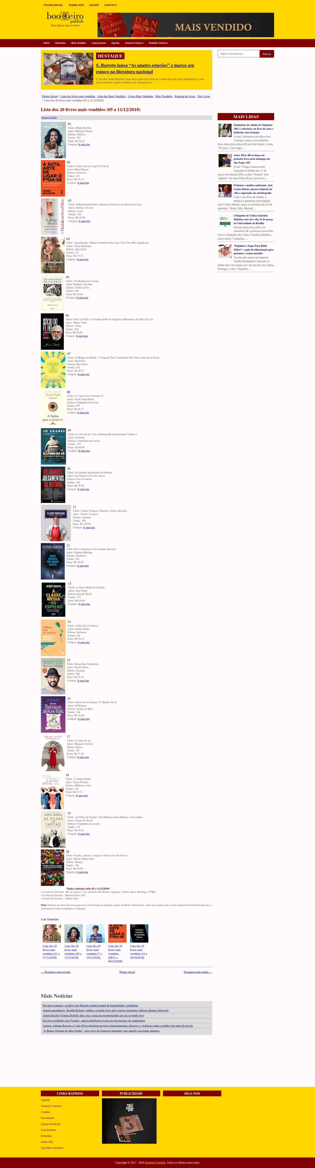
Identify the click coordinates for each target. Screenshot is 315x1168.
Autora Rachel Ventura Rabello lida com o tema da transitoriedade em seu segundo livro (93, 1015)
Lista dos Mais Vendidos (111, 96)
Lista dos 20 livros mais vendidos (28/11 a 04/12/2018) (115, 954)
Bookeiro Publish (155, 1162)
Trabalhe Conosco (158, 43)
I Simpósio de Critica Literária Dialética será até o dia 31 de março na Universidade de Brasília (253, 219)
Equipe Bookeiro (51, 1124)
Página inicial (127, 972)
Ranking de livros (185, 96)
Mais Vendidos (78, 43)
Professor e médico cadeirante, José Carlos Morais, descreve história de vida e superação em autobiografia (253, 189)
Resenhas (60, 43)
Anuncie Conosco (134, 43)
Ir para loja (84, 144)
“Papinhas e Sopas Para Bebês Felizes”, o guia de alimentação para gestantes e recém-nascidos (253, 249)
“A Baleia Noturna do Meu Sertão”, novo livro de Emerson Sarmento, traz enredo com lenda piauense (101, 1031)
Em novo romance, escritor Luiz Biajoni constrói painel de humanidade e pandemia (90, 1005)
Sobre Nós (47, 1141)
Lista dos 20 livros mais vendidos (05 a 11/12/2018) (90, 109)
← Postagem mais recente (56, 972)
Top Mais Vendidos (52, 1147)
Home (47, 43)
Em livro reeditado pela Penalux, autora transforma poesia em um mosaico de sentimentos (94, 1020)
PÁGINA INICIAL (53, 5)
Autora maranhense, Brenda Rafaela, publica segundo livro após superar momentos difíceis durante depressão (106, 1010)
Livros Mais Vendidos (140, 96)
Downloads (47, 1117)
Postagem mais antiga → (198, 972)
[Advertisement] (126, 1061)
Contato (45, 1111)
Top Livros (203, 96)
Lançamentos (99, 43)
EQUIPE (94, 5)
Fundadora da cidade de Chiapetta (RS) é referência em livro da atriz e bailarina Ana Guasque (253, 128)
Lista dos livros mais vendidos (78, 96)
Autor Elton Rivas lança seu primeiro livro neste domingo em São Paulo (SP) (252, 159)
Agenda (115, 43)
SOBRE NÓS (76, 5)
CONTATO (110, 5)
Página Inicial (50, 96)
